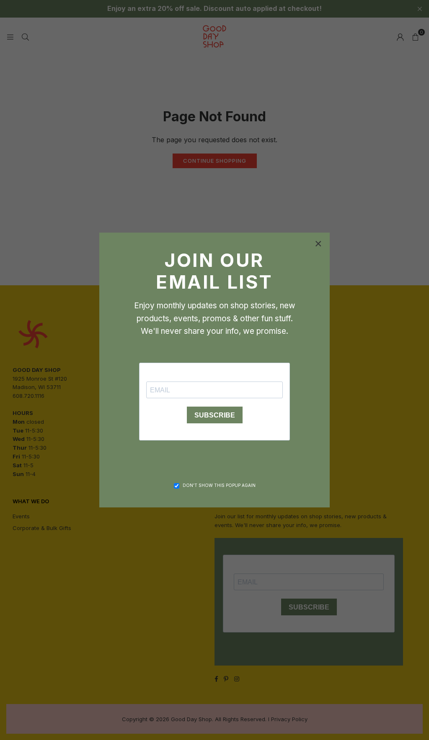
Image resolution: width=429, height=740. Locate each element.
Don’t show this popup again (219, 485)
